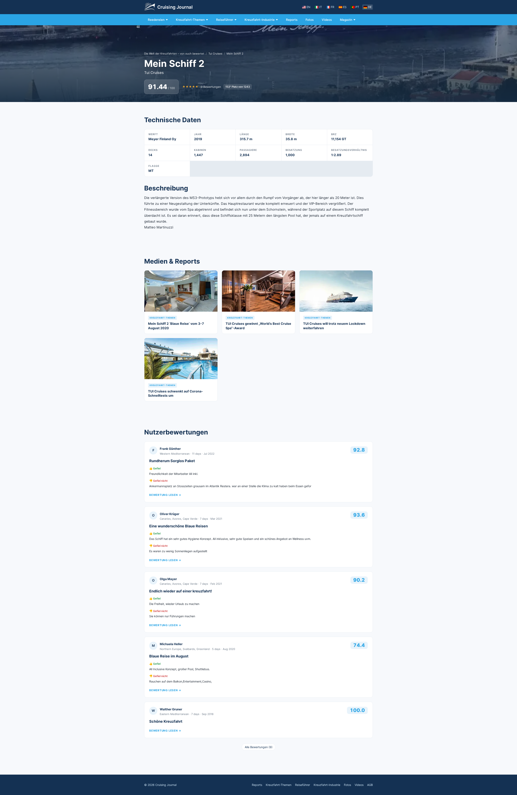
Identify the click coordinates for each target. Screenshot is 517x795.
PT (357, 7)
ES (345, 7)
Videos (327, 20)
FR (332, 7)
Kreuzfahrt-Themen (190, 20)
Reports (291, 20)
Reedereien (156, 20)
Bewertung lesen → (165, 494)
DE (370, 7)
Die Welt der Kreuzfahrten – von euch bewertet (174, 53)
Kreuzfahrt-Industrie (260, 20)
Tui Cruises (215, 53)
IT (320, 7)
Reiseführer (224, 20)
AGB (370, 785)
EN (308, 7)
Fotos (310, 20)
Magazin (346, 20)
